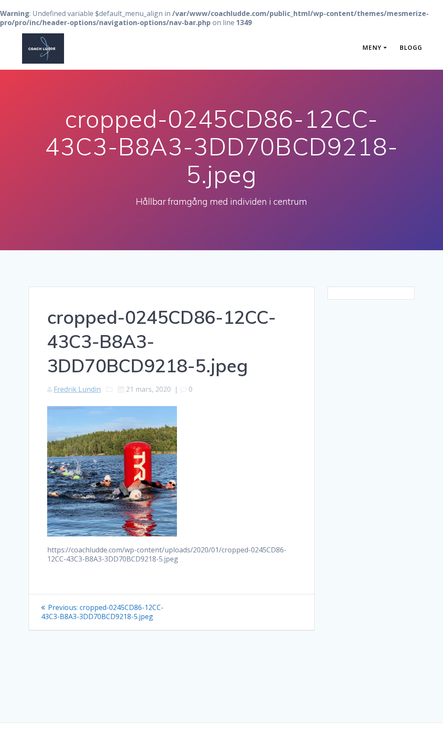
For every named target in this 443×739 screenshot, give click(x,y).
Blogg (411, 47)
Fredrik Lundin (77, 389)
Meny (372, 47)
